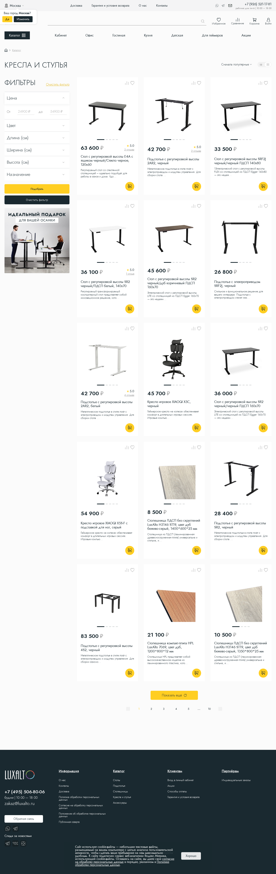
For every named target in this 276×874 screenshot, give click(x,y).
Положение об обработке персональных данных (82, 815)
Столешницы (120, 791)
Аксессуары (120, 803)
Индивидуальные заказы (236, 780)
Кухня (148, 35)
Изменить (23, 19)
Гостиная (118, 35)
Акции (246, 35)
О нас (143, 5)
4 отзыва (129, 395)
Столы (116, 780)
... (199, 708)
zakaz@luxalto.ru (20, 803)
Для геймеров (212, 35)
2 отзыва (129, 149)
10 (209, 709)
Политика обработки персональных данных (79, 798)
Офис (89, 35)
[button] (79, 64)
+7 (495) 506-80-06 (25, 792)
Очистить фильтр (37, 199)
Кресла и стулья (122, 797)
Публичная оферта (69, 822)
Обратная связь (24, 819)
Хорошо (191, 856)
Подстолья (119, 786)
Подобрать (37, 189)
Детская (177, 35)
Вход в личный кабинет (180, 780)
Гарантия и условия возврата (110, 5)
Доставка (76, 5)
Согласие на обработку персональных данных (81, 806)
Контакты (161, 5)
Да (7, 19)
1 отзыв (130, 273)
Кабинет (61, 35)
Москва (15, 5)
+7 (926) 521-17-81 (258, 4)
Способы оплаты (177, 791)
